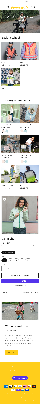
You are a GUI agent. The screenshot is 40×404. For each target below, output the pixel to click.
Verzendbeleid (9, 397)
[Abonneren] (30, 371)
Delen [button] (5, 292)
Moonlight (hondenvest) (7, 185)
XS (4, 260)
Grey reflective (8, 252)
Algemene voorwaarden (14, 400)
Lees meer (11, 352)
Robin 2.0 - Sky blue (25, 155)
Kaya (21, 185)
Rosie (21, 62)
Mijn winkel (12, 394)
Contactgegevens (31, 397)
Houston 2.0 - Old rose (7, 124)
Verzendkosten (16, 245)
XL (28, 260)
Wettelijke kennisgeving (28, 400)
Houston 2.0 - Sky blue (26, 124)
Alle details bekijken (29, 292)
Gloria (3, 62)
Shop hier (20, 26)
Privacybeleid (30, 394)
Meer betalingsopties (20, 285)
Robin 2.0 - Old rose (6, 155)
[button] (4, 7)
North (2, 88)
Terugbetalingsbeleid (20, 397)
